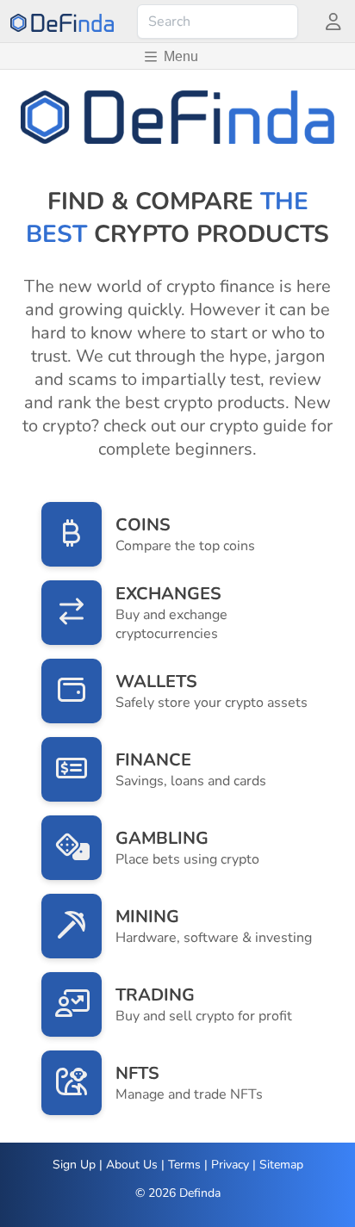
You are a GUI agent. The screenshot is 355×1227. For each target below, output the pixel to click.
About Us (132, 1164)
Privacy (230, 1164)
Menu (181, 56)
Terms (184, 1164)
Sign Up (74, 1164)
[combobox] (217, 21)
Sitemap (281, 1164)
